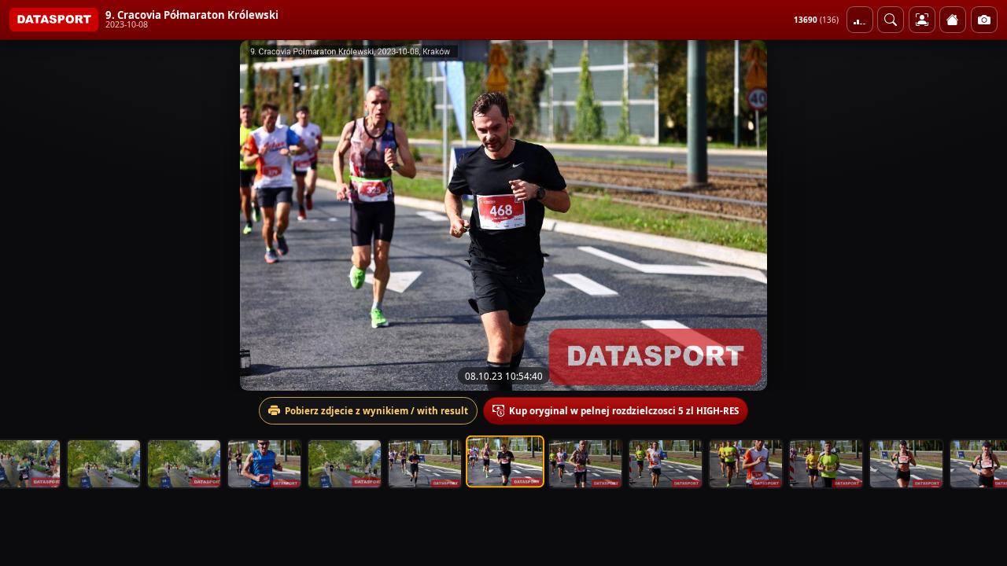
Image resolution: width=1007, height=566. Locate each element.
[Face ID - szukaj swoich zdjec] (890, 19)
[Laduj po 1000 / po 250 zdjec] (860, 19)
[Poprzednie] (26, 215)
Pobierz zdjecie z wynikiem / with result (376, 411)
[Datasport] (53, 19)
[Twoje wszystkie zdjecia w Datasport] (922, 19)
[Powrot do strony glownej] (952, 19)
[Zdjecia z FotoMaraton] (984, 19)
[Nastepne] (981, 215)
